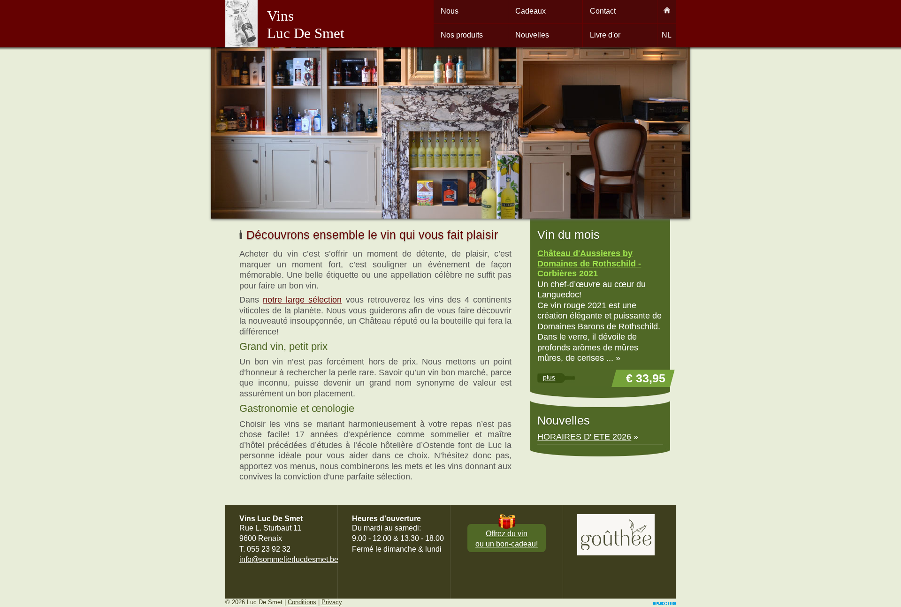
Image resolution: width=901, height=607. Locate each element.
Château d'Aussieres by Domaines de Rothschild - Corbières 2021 (589, 263)
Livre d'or (605, 35)
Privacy (331, 602)
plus (549, 377)
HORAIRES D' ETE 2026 (584, 436)
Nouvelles (532, 35)
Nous (449, 11)
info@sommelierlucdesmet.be (288, 559)
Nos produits (462, 35)
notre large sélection (302, 299)
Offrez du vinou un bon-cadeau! (506, 539)
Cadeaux (530, 11)
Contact (603, 11)
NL (667, 35)
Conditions (302, 602)
